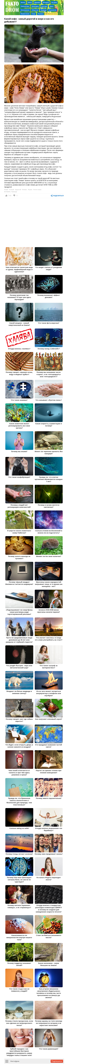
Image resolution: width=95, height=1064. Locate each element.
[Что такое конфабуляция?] (19, 475)
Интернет (46, 2)
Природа (43, 10)
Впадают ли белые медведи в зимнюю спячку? (19, 692)
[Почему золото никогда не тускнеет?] (19, 554)
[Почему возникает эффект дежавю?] (49, 293)
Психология (52, 10)
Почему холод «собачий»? (49, 349)
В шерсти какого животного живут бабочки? (19, 532)
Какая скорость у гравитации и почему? (48, 424)
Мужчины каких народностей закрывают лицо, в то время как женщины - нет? (48, 584)
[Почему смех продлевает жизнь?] (49, 852)
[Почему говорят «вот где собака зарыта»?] (19, 717)
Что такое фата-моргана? (48, 323)
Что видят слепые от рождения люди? (48, 268)
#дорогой (18, 189)
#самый (11, 189)
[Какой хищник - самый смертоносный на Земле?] (19, 321)
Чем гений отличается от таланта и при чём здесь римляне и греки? (19, 772)
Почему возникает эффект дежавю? (48, 296)
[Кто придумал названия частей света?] (49, 743)
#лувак (30, 189)
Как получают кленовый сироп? (48, 719)
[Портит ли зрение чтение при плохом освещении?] (49, 768)
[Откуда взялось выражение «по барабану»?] (49, 826)
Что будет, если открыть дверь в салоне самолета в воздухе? (19, 746)
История (54, 2)
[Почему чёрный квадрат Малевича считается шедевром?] (19, 580)
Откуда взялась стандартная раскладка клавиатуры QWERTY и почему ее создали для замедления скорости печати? (48, 908)
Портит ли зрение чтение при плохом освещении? (48, 771)
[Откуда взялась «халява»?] (19, 346)
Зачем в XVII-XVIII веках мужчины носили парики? (48, 611)
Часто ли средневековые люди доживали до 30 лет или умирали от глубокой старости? (19, 640)
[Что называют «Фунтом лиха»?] (49, 398)
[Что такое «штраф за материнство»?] (49, 663)
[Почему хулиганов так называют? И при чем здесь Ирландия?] (19, 293)
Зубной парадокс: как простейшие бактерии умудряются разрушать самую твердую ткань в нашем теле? (19, 1052)
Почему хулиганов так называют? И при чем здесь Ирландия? (19, 297)
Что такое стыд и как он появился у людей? (19, 990)
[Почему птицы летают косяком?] (19, 852)
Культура (44, 6)
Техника (40, 14)
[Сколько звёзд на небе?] (19, 826)
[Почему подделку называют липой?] (19, 961)
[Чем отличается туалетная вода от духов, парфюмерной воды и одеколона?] (19, 265)
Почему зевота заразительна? (48, 798)
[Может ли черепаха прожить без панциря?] (49, 449)
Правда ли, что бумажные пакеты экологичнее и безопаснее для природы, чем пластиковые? (19, 801)
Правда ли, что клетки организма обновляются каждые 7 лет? (48, 479)
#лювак (24, 189)
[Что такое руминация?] (49, 1047)
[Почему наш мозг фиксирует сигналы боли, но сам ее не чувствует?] (19, 875)
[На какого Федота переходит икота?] (49, 875)
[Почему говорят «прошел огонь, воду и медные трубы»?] (19, 370)
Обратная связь (52, 14)
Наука (51, 6)
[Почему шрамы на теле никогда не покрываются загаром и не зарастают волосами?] (49, 1019)
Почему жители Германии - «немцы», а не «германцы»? (19, 906)
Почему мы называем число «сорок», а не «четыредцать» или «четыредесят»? (48, 374)
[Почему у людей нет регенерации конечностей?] (19, 503)
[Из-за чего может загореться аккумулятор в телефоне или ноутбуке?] (49, 689)
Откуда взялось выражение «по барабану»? (48, 829)
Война (30, 2)
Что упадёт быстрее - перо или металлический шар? (19, 666)
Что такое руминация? (48, 1049)
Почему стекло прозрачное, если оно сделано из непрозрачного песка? (19, 1023)
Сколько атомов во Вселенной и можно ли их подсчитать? (48, 532)
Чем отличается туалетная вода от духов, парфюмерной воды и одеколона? (19, 269)
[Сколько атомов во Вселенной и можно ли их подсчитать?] (49, 528)
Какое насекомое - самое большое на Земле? (48, 964)
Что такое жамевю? (19, 400)
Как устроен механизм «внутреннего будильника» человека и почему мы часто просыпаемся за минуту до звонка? (48, 993)
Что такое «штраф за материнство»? (48, 666)
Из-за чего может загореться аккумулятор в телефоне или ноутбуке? (48, 693)
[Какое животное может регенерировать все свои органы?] (19, 421)
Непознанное (25, 10)
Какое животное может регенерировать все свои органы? (19, 425)
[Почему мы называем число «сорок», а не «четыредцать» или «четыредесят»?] (49, 370)
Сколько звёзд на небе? (19, 828)
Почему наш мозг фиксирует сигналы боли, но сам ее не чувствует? (19, 879)
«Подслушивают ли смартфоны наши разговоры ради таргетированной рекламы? (19, 612)
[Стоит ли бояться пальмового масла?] (49, 933)
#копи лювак (37, 189)
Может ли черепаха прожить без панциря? (49, 452)
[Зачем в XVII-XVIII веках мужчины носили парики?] (49, 608)
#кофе (6, 189)
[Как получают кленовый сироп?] (49, 717)
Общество (35, 10)
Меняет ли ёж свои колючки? (48, 556)
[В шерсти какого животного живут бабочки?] (19, 528)
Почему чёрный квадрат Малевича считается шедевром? (19, 583)
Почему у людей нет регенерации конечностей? (19, 506)
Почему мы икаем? (19, 451)
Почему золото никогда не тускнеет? (19, 557)
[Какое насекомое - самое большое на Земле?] (49, 961)
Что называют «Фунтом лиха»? (48, 400)
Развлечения (25, 14)
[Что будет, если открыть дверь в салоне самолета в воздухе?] (19, 743)
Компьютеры (25, 6)
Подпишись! (56, 1061)
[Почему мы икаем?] (19, 449)
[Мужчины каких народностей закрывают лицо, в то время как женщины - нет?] (49, 580)
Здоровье (37, 2)
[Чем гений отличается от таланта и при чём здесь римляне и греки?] (19, 768)
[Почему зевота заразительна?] (49, 796)
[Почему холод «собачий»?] (49, 346)
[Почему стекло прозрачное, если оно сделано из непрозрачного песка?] (19, 1019)
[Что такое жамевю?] (19, 398)
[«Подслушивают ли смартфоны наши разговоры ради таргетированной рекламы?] (19, 608)
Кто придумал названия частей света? (48, 746)
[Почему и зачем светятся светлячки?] (49, 503)
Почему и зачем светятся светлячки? (48, 506)
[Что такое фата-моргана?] (49, 321)
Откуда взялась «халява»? (19, 349)
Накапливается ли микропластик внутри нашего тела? (19, 937)
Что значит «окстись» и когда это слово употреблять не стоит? (48, 639)
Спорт (33, 14)
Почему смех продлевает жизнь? (49, 854)
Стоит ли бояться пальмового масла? (48, 936)
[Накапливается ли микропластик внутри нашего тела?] (19, 933)
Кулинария (35, 6)
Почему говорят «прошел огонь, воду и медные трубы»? (19, 373)
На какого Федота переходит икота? (48, 878)
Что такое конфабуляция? (19, 477)
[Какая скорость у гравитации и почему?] (49, 421)
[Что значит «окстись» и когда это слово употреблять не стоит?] (49, 635)
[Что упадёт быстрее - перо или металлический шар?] (19, 663)
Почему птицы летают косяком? (19, 854)
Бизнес (23, 2)
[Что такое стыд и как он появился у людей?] (19, 987)
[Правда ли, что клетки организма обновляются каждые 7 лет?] (49, 475)
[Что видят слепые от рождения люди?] (49, 265)
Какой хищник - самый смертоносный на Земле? (19, 324)
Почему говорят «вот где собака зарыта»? (19, 720)
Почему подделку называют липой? (19, 964)
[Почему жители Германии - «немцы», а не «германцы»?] (19, 903)
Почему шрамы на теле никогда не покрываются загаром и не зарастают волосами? (48, 1023)
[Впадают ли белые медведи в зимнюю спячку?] (19, 689)
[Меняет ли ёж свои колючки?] (49, 554)
